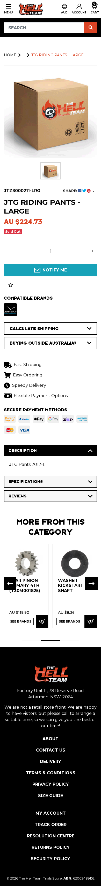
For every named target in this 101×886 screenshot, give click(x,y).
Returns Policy (51, 847)
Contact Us (50, 750)
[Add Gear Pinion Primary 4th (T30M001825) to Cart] (42, 621)
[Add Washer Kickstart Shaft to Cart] (90, 621)
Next (91, 583)
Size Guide (50, 795)
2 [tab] (50, 640)
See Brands (20, 621)
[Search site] (90, 27)
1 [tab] (31, 640)
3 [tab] (69, 640)
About (50, 738)
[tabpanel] (26, 585)
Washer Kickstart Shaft (70, 585)
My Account (50, 813)
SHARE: (70, 190)
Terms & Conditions (50, 772)
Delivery (50, 761)
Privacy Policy (50, 784)
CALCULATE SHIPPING (34, 328)
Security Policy (50, 858)
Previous (10, 583)
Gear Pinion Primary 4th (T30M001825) (24, 585)
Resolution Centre (50, 836)
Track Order (51, 824)
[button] (64, 9)
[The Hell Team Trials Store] (30, 9)
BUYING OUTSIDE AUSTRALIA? (43, 343)
